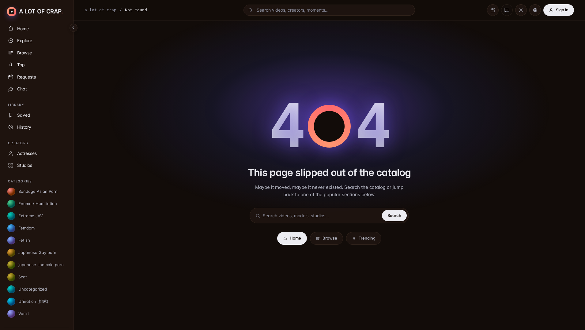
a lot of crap (100, 10)
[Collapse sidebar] (73, 28)
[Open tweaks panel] (535, 10)
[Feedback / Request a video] (507, 10)
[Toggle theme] (521, 10)
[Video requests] (493, 10)
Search (394, 215)
